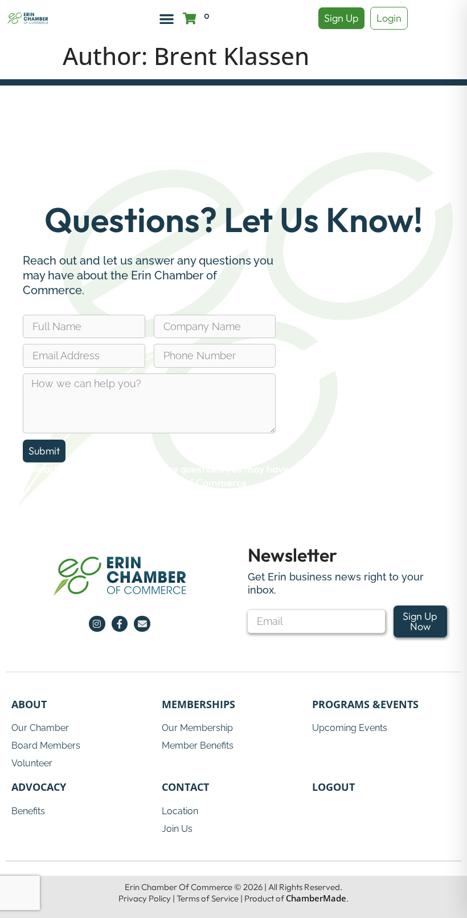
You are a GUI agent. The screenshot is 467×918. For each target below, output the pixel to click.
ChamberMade (316, 898)
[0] (189, 19)
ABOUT (29, 704)
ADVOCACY (38, 787)
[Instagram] (97, 624)
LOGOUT (333, 787)
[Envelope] (142, 624)
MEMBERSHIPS (198, 704)
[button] (166, 18)
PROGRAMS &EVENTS (365, 704)
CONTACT (185, 787)
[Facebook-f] (120, 624)
